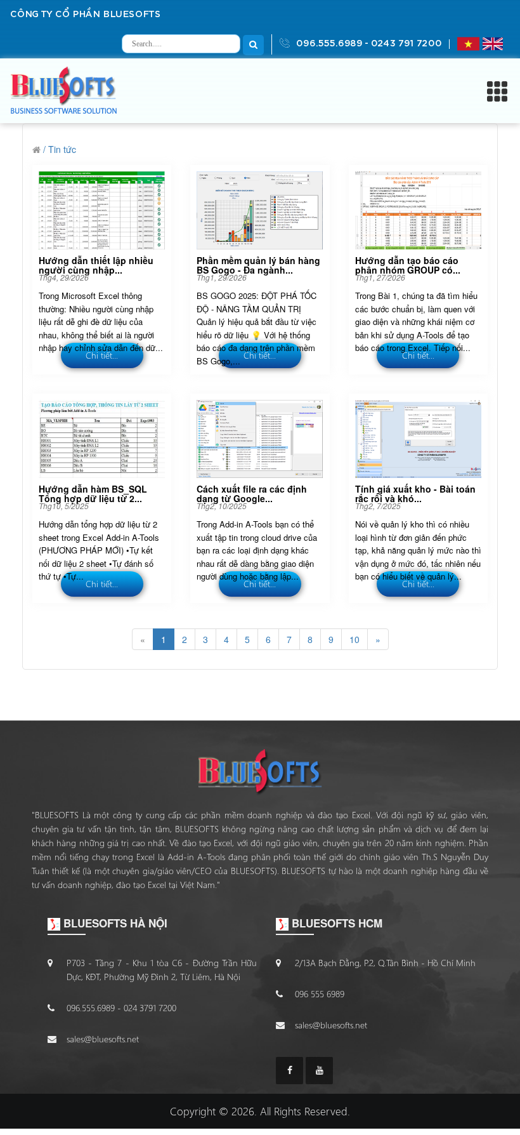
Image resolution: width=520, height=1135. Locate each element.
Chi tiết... (102, 355)
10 (354, 639)
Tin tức (62, 149)
